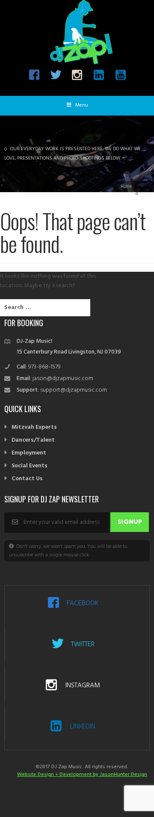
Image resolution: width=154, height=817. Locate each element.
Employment (29, 453)
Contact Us (27, 479)
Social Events (29, 466)
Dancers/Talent (33, 440)
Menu (81, 105)
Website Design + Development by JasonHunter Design (82, 774)
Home (126, 186)
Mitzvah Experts (34, 427)
